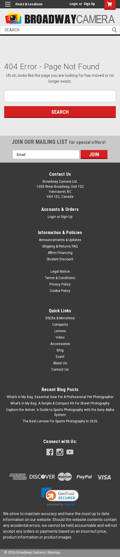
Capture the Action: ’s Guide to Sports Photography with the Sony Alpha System (60, 412)
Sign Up (89, 4)
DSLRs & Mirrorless (60, 318)
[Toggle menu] (7, 7)
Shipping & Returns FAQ (60, 246)
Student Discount (60, 259)
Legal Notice (60, 271)
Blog (60, 350)
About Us (60, 363)
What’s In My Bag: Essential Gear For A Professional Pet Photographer (60, 397)
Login (73, 4)
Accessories (60, 344)
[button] (60, 497)
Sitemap (53, 552)
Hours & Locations (28, 4)
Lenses (60, 331)
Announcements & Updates (60, 240)
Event (60, 357)
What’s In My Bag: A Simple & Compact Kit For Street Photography (60, 403)
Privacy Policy (60, 284)
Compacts (60, 325)
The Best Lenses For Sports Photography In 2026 (60, 421)
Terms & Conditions (60, 278)
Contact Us (60, 370)
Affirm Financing (60, 253)
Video (60, 337)
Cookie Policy (60, 291)
